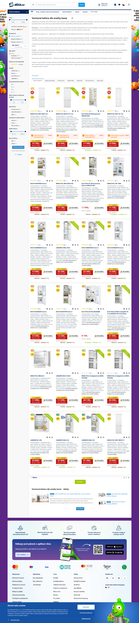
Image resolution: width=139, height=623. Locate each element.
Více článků (80, 508)
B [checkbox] (11, 84)
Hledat (82, 4)
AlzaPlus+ (77, 584)
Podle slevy (61, 80)
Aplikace (56, 602)
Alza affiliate (77, 588)
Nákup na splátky (17, 591)
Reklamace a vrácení (18, 584)
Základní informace (59, 584)
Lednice (77, 11)
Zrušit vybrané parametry (18, 150)
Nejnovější (100, 80)
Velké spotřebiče (67, 11)
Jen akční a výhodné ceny (18, 26)
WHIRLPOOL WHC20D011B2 (64, 183)
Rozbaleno (14, 55)
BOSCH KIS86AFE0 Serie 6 (115, 248)
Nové (12, 53)
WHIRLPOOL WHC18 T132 (115, 114)
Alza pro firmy (78, 578)
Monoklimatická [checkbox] (15, 112)
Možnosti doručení (18, 578)
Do (26, 19)
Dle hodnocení (89, 80)
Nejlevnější (71, 80)
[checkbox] (18, 27)
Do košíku (49, 143)
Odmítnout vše (86, 618)
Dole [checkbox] (12, 123)
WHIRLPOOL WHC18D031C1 (116, 440)
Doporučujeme (37, 80)
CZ (108, 587)
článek (108, 494)
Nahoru (35, 477)
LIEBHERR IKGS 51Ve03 (63, 376)
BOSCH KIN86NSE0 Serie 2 (38, 248)
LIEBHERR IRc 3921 (36, 440)
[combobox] (54, 5)
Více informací (15, 620)
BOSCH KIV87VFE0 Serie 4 (64, 311)
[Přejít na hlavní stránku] (17, 4)
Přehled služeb (16, 602)
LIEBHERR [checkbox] (14, 78)
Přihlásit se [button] (104, 5)
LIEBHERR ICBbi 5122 (62, 440)
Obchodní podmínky (18, 595)
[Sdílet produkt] (72, 18)
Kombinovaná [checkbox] (15, 109)
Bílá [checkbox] (12, 141)
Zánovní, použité (15, 58)
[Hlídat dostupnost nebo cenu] (50, 111)
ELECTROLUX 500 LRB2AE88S (91, 311)
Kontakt (55, 578)
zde (120, 58)
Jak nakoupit (37, 584)
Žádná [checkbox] (13, 143)
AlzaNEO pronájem (79, 581)
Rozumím (86, 607)
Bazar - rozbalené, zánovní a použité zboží (47, 11)
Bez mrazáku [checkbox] (15, 125)
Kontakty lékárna (58, 581)
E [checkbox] (11, 92)
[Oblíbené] (119, 5)
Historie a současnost (60, 588)
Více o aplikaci (21, 554)
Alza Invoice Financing (81, 598)
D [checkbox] (11, 89)
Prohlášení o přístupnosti (20, 598)
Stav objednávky (38, 578)
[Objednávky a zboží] (115, 5)
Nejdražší (79, 80)
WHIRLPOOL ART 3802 (114, 183)
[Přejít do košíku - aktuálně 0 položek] (129, 5)
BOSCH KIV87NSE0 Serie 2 (38, 183)
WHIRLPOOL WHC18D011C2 (39, 114)
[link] (18, 154)
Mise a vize (56, 591)
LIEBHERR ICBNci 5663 (63, 248)
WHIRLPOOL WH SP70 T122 (64, 114)
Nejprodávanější (50, 80)
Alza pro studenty (79, 591)
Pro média (56, 598)
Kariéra (55, 595)
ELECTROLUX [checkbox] (15, 76)
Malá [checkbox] (12, 114)
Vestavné (85, 11)
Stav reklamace (37, 581)
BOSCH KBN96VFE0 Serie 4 (90, 248)
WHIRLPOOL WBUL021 (37, 376)
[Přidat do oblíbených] (47, 111)
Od (9, 19)
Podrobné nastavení (86, 613)
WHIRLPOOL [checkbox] (14, 71)
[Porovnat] (52, 111)
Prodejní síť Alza (17, 588)
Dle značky (94, 11)
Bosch (52, 493)
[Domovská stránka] (32, 12)
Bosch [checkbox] (13, 73)
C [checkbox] (11, 87)
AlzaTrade (77, 595)
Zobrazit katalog (14, 12)
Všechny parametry (18, 147)
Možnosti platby (17, 581)
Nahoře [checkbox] (13, 120)
